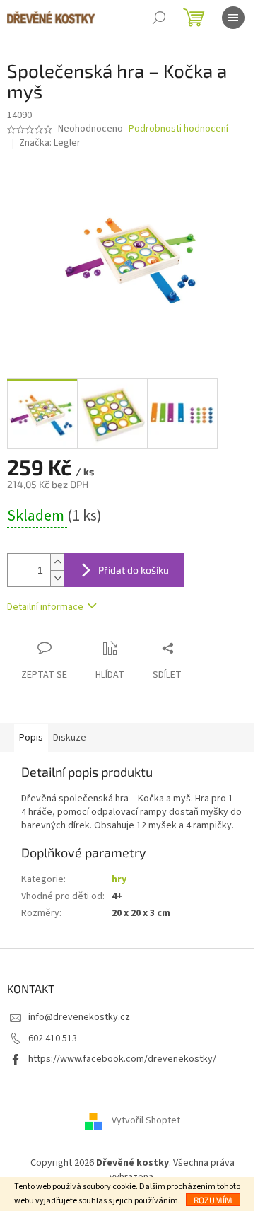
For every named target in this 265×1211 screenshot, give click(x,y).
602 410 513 (52, 1038)
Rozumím (213, 1200)
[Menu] (233, 18)
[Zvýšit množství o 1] (57, 562)
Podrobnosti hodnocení (178, 129)
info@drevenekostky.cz (79, 1017)
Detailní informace (45, 607)
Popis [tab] (31, 738)
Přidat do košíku (133, 570)
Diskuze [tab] (69, 738)
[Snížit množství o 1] (57, 578)
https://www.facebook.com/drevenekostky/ (122, 1059)
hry (119, 879)
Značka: (50, 143)
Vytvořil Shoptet (146, 1121)
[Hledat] (159, 18)
